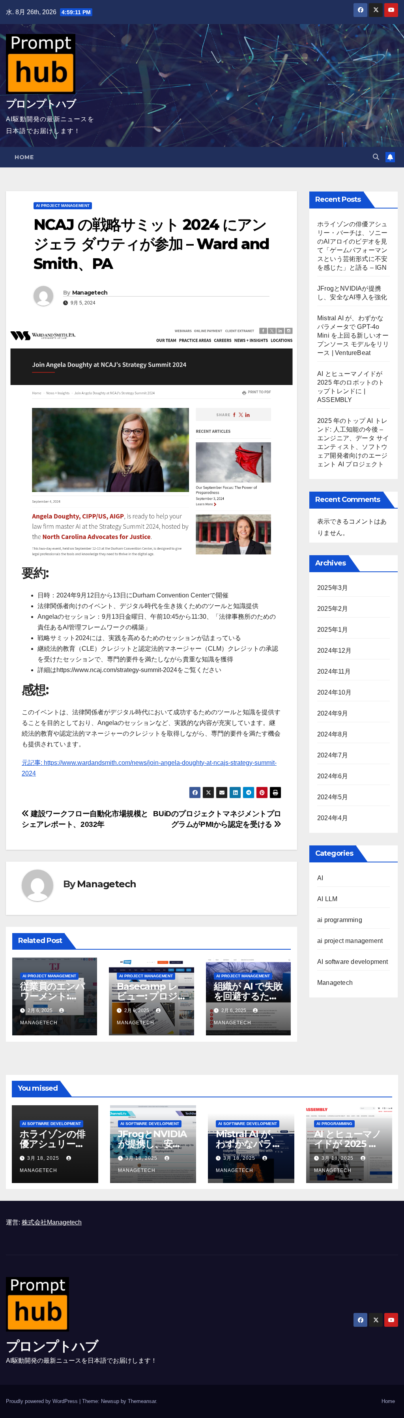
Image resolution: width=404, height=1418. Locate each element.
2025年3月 (332, 587)
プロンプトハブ (41, 104)
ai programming (339, 920)
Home (24, 157)
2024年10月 (334, 692)
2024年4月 (332, 818)
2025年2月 (332, 608)
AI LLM (327, 899)
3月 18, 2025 (44, 1158)
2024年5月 (332, 797)
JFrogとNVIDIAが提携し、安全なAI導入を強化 (152, 1143)
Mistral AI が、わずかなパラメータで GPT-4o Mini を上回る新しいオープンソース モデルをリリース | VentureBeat (353, 335)
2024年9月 (332, 713)
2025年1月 (332, 629)
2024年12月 (334, 650)
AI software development (352, 961)
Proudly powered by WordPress (42, 1401)
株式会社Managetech (52, 1222)
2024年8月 (332, 734)
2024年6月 (332, 776)
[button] (376, 157)
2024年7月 (332, 755)
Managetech (90, 292)
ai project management (63, 205)
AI (320, 878)
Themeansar (142, 1401)
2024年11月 (334, 671)
